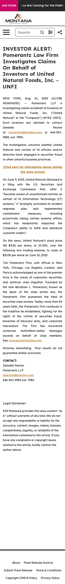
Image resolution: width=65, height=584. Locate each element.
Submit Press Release (18, 570)
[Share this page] (59, 32)
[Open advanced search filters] (50, 32)
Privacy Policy (50, 578)
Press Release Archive (38, 562)
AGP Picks (9, 5)
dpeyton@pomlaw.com (18, 375)
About (16, 562)
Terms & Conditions (48, 570)
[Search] (42, 32)
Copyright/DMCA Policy (21, 578)
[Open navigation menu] (6, 32)
